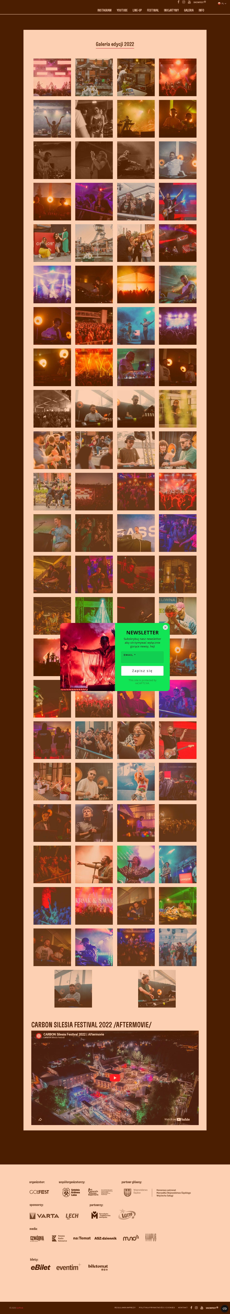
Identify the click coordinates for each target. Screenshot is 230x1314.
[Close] (165, 627)
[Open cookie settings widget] (224, 1308)
